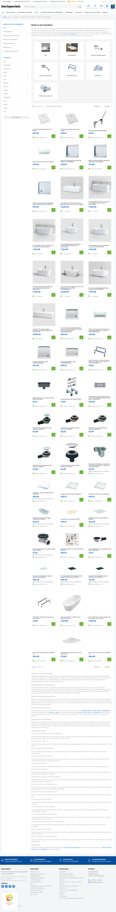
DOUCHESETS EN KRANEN (25, 12)
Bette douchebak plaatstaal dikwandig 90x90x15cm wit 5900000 (99, 161)
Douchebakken (7, 31)
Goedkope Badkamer (36, 890)
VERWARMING (69, 12)
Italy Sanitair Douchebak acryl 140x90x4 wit (100, 653)
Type (4, 79)
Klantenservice (34, 872)
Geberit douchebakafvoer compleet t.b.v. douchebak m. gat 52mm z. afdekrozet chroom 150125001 (100, 465)
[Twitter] (6, 886)
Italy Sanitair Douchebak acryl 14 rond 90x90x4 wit (71, 653)
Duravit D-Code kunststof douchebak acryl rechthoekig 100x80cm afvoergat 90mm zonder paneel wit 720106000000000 (71, 330)
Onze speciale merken (36, 892)
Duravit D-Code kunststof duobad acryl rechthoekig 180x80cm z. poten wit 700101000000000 (99, 330)
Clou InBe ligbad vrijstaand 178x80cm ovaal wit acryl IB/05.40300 (99, 246)
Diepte (5, 72)
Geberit (94, 710)
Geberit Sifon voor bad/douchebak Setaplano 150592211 (70, 466)
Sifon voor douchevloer (10, 39)
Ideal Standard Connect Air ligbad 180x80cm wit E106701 (42, 518)
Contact (101, 8)
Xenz (88, 712)
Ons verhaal (33, 894)
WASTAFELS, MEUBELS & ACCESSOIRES (52, 12)
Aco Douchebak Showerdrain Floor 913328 (42, 130)
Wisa (98, 710)
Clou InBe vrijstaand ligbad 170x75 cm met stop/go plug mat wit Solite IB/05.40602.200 (72, 288)
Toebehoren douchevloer (10, 51)
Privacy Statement (35, 880)
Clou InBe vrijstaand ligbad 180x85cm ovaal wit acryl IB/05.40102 (99, 288)
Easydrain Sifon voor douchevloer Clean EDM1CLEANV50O (43, 398)
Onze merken (63, 872)
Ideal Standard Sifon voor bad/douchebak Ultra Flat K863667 (100, 549)
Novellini (80, 712)
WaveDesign (105, 710)
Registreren (112, 1)
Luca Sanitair (96, 712)
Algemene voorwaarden (37, 874)
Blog (31, 884)
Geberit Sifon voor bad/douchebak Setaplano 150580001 (70, 428)
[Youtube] (10, 886)
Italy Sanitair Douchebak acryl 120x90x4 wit (44, 653)
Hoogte (5, 93)
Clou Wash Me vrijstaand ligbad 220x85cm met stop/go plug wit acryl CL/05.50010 (43, 330)
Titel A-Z (98, 106)
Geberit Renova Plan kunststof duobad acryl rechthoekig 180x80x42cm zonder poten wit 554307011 (99, 398)
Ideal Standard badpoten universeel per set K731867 (43, 617)
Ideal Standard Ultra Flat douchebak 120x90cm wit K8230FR (42, 576)
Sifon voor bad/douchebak (11, 35)
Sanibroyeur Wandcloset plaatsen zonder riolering (71, 879)
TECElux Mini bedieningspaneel (68, 890)
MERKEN (105, 12)
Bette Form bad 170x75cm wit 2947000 (43, 161)
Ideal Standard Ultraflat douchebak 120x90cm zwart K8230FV (98, 576)
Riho (85, 712)
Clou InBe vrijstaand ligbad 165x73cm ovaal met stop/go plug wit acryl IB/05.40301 (43, 288)
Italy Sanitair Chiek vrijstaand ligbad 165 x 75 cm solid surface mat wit (100, 617)
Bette (51, 712)
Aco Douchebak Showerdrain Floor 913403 (70, 130)
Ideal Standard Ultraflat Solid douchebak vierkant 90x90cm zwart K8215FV (71, 576)
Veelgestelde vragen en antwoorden (41, 886)
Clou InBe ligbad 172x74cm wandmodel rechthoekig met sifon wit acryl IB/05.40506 (99, 203)
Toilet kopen (63, 896)
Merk (4, 61)
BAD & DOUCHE (11, 12)
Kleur (4, 101)
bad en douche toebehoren (69, 34)
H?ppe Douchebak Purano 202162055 (99, 494)
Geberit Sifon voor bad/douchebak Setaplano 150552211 (42, 428)
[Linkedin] (13, 886)
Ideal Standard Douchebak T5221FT (70, 519)
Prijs (4, 111)
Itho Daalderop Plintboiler (67, 876)
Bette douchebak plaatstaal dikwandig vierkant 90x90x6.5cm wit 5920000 (43, 203)
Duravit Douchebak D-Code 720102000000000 (40, 362)
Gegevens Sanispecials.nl (37, 878)
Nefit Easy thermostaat (66, 874)
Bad (4, 28)
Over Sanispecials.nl (36, 882)
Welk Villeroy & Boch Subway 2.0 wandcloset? (69, 887)
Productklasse (7, 65)
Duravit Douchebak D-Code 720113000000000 (68, 362)
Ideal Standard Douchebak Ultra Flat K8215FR (98, 518)
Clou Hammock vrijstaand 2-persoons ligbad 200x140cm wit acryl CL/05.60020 (72, 203)
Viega (56, 712)
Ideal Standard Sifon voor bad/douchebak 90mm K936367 (44, 549)
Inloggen (103, 1)
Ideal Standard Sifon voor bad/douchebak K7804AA (72, 549)
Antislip (5, 108)
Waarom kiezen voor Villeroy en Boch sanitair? (70, 883)
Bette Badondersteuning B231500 (98, 130)
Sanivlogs (62, 892)
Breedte (5, 86)
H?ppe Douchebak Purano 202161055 (71, 494)
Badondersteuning (8, 43)
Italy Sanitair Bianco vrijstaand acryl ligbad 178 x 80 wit (70, 617)
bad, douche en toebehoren (72, 847)
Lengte (5, 90)
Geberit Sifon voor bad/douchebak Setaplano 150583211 (42, 466)
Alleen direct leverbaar (55, 106)
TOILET (36, 12)
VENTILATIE (78, 12)
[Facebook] (2, 886)
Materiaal (5, 83)
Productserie (6, 68)
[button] (53, 136)
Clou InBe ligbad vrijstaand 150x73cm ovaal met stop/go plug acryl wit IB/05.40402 (71, 245)
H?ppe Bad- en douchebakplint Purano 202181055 (43, 493)
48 (109, 106)
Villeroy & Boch (87, 710)
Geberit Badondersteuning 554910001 (71, 399)
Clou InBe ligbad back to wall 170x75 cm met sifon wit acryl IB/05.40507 (43, 246)
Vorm (4, 76)
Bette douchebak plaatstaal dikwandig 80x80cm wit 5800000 (71, 161)
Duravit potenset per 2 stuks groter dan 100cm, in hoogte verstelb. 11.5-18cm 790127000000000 (99, 362)
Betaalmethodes (35, 876)
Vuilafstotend (7, 97)
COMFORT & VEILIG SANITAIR (92, 12)
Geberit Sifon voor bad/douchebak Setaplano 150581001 (98, 428)
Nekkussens (7, 47)
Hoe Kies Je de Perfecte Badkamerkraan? (71, 898)
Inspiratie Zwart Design (37, 888)
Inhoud (5, 104)
